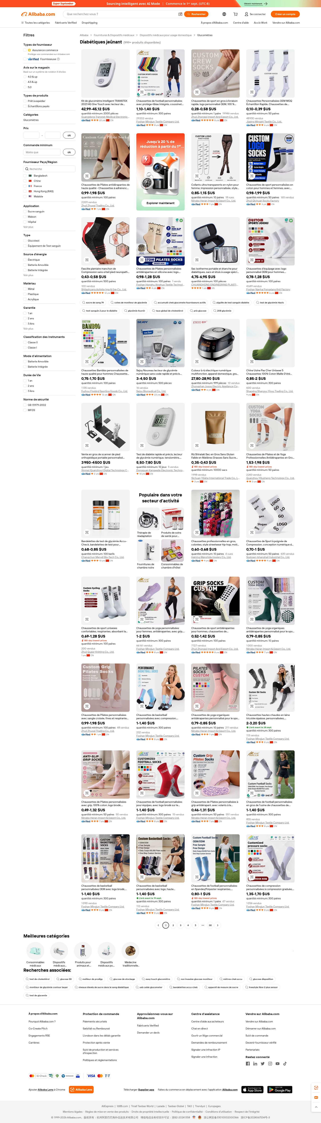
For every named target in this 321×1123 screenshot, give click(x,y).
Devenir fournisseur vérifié (261, 1042)
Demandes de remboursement (209, 1042)
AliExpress (108, 1106)
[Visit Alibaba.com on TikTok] (285, 1063)
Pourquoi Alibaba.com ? (42, 1021)
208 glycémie (224, 310)
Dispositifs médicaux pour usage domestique (166, 35)
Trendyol (200, 1106)
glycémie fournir (136, 310)
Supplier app (146, 1089)
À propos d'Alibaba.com (43, 1013)
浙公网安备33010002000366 (221, 1117)
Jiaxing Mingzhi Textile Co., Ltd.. (264, 121)
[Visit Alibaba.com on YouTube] (277, 1063)
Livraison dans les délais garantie (102, 1035)
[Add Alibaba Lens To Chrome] (81, 1089)
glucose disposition (263, 979)
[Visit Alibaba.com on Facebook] (248, 1063)
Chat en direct (199, 1028)
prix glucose (200, 310)
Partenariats (253, 1049)
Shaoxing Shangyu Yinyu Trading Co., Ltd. (269, 391)
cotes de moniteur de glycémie (130, 302)
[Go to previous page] (158, 925)
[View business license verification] (194, 1117)
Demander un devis (148, 1032)
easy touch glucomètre (158, 979)
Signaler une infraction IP (205, 1049)
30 (210, 925)
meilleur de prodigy (92, 979)
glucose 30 (66, 979)
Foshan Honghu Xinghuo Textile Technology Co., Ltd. (160, 284)
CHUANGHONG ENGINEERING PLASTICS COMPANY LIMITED (215, 284)
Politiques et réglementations (100, 1060)
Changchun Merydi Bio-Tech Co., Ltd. (102, 557)
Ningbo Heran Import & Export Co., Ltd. (213, 200)
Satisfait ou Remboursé (96, 1028)
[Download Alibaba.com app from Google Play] (279, 1089)
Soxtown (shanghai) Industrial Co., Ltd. (268, 557)
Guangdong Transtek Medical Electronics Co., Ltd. (105, 116)
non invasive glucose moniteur (197, 979)
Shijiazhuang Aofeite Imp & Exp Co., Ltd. (104, 289)
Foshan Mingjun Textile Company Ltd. (157, 121)
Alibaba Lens (45, 1089)
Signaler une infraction (204, 1056)
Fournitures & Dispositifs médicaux (114, 35)
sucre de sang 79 (95, 302)
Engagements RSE (39, 1035)
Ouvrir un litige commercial (206, 1035)
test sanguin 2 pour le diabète (101, 310)
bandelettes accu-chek (185, 987)
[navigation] (49, 480)
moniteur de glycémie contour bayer (49, 987)
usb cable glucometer (151, 987)
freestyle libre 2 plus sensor (263, 987)
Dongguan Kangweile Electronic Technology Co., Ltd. (160, 470)
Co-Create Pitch (38, 1028)
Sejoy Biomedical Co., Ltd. (151, 391)
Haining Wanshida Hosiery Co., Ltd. (211, 557)
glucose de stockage (124, 979)
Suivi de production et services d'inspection (101, 1051)
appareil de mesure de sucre (223, 987)
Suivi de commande (257, 1035)
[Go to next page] (217, 925)
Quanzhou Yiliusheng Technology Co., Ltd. (270, 478)
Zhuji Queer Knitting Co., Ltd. (97, 651)
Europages (214, 1106)
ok (69, 135)
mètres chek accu (232, 979)
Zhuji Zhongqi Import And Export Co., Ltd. (214, 116)
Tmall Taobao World (142, 1106)
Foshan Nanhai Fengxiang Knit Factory (268, 289)
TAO (189, 1106)
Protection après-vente (96, 1042)
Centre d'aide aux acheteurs (207, 1021)
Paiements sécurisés (95, 1021)
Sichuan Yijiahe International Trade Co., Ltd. (215, 478)
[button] (180, 14)
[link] (316, 1088)
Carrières (34, 1042)
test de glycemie (38, 995)
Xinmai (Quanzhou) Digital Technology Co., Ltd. (105, 470)
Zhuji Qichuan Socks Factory (262, 200)
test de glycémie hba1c (272, 302)
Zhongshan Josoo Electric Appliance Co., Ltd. (215, 386)
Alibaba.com (230, 1089)
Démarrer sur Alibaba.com (261, 1028)
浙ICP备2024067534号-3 (255, 1117)
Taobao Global (176, 1106)
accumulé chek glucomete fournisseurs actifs (182, 302)
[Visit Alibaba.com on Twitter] (262, 1063)
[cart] (236, 14)
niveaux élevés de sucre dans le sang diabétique (104, 987)
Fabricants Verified (148, 1025)
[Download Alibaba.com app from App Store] (252, 1089)
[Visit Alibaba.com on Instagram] (270, 1063)
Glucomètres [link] (205, 35)
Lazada (161, 1106)
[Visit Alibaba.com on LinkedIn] (255, 1063)
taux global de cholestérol (169, 310)
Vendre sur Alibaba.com (259, 1021)
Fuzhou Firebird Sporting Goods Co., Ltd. (104, 391)
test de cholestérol (39, 979)
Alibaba (84, 35)
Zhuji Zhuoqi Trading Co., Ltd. (97, 205)
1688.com (122, 1106)
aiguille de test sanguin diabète (232, 302)
